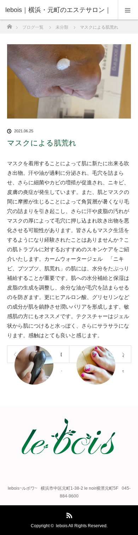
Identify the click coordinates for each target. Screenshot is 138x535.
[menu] (128, 10)
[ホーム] (9, 24)
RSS (68, 514)
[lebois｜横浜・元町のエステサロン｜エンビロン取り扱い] (69, 453)
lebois (62, 525)
